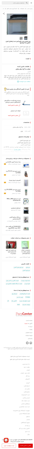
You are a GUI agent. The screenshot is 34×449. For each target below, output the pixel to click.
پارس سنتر (29, 8)
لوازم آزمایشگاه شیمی (24, 413)
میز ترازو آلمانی (26, 270)
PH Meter (28, 297)
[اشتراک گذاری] (4, 14)
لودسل (28, 419)
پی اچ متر (27, 425)
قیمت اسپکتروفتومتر (25, 294)
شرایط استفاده (29, 335)
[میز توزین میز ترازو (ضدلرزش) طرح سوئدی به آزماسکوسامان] (10, 245)
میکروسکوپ (27, 392)
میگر (28, 434)
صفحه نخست (29, 320)
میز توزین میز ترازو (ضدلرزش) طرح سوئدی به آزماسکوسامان (11, 251)
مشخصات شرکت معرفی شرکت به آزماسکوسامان (25, 251)
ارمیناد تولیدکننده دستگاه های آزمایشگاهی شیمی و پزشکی (12, 101)
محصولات (22, 8)
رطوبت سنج (27, 367)
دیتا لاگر (28, 376)
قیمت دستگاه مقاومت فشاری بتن (14, 284)
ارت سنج (27, 431)
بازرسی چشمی (26, 398)
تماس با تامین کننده (25, 445)
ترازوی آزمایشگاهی (25, 422)
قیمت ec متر (20, 297)
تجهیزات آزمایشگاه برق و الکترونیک (21, 410)
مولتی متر (27, 389)
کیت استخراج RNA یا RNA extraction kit (13, 199)
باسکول (28, 416)
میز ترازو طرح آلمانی (18, 267)
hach (18, 304)
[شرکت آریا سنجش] (26, 113)
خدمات (17, 238)
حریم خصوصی (29, 332)
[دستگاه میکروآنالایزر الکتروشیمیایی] (26, 219)
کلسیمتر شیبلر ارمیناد (14, 180)
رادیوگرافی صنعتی (25, 404)
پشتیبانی (30, 338)
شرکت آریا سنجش (15, 111)
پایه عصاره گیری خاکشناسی (13, 162)
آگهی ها (28, 323)
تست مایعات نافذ (26, 401)
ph (8, 301)
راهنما (31, 329)
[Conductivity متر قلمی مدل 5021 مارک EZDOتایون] (26, 229)
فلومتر (28, 370)
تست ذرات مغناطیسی (24, 407)
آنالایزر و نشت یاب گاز (24, 428)
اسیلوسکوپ (27, 386)
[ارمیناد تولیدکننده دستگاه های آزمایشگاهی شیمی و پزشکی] (26, 103)
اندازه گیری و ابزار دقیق (12, 8)
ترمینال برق (14, 294)
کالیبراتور (27, 379)
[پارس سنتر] (24, 314)
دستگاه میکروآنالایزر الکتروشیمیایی (14, 218)
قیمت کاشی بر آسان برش (12, 280)
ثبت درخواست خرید (9, 446)
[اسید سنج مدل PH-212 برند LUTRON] (26, 173)
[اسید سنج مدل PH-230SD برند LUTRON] (26, 192)
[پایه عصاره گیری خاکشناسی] (26, 164)
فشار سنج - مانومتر (25, 373)
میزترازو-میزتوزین (15, 208)
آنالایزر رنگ (14, 301)
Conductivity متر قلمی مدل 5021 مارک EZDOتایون (13, 227)
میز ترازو (28, 267)
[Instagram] (30, 343)
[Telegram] (27, 343)
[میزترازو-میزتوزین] (26, 210)
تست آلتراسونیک (25, 395)
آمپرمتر (28, 383)
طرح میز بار (27, 284)
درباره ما (30, 326)
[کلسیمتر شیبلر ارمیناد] (26, 183)
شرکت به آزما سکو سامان (23, 69)
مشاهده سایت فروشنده (24, 81)
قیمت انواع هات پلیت (24, 301)
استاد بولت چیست (25, 280)
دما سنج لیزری (26, 364)
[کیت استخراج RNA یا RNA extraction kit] (26, 201)
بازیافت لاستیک (26, 304)
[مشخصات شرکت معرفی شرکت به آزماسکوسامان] (24, 245)
